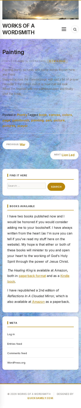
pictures (8, 126)
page (6, 120)
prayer (22, 126)
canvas (54, 115)
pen (49, 120)
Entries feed (14, 343)
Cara (42, 61)
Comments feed (17, 353)
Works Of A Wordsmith (18, 29)
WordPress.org (16, 362)
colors (67, 115)
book (43, 115)
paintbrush (20, 120)
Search (56, 186)
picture (59, 120)
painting (37, 120)
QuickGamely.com (40, 398)
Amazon (38, 302)
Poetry (22, 115)
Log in (11, 334)
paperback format (32, 276)
